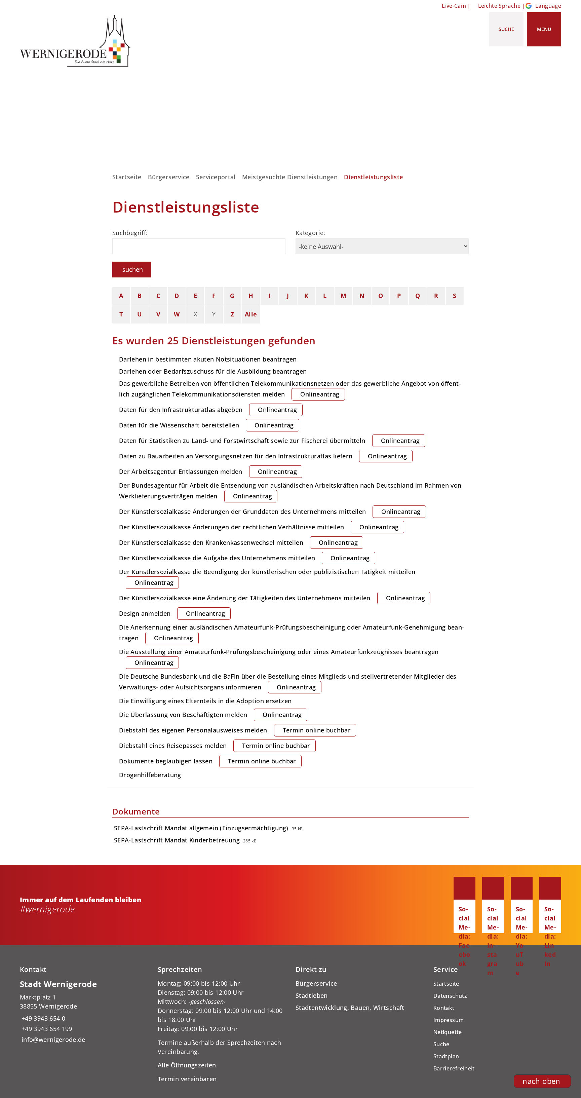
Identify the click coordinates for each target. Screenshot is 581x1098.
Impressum (448, 1020)
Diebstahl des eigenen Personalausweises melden (235, 730)
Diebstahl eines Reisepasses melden (214, 746)
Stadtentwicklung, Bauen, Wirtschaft (350, 1008)
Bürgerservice (169, 177)
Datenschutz (450, 995)
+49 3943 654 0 (42, 1018)
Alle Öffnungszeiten (187, 1065)
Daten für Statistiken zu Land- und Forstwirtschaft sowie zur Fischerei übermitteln (269, 441)
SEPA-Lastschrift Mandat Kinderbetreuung (177, 840)
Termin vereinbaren (187, 1079)
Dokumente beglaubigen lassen (207, 761)
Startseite (127, 177)
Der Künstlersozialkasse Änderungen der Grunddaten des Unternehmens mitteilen (270, 511)
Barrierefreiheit (454, 1068)
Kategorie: (310, 233)
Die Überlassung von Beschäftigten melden (210, 715)
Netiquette (447, 1032)
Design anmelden (172, 613)
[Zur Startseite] (77, 41)
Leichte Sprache (499, 5)
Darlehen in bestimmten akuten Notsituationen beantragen (208, 359)
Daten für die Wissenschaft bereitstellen (206, 425)
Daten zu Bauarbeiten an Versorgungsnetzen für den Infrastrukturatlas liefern (263, 456)
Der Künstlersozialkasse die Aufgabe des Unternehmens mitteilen (244, 558)
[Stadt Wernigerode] (84, 1011)
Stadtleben (312, 995)
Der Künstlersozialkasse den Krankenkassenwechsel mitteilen (238, 542)
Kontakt (444, 1008)
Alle (251, 314)
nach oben (541, 1081)
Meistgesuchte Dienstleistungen (290, 177)
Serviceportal (216, 177)
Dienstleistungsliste (373, 177)
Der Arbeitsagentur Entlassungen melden (208, 471)
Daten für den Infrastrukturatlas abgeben (208, 410)
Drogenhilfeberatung (150, 775)
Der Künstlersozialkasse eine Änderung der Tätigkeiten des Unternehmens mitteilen (272, 598)
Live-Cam (454, 5)
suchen (132, 269)
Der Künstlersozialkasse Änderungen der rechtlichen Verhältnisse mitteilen (259, 527)
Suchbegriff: (130, 233)
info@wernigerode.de (52, 1039)
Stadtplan (446, 1056)
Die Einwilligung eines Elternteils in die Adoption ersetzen (205, 701)
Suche (441, 1044)
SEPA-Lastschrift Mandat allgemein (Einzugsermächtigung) (201, 828)
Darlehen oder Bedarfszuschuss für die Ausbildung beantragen (213, 371)
